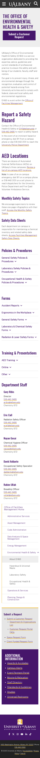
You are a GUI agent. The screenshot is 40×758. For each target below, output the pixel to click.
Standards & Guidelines (19, 687)
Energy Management (16, 546)
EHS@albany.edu (26, 129)
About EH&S (15, 559)
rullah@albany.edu (12, 495)
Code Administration (16, 530)
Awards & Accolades (17, 663)
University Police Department (15, 145)
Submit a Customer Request (19, 35)
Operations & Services (17, 590)
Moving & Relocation (17, 677)
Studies (11, 692)
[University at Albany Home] (20, 3)
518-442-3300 (20, 747)
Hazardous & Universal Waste (19, 567)
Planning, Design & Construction (16, 598)
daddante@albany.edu (13, 472)
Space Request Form (16, 637)
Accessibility (28, 751)
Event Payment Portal (18, 672)
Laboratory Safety (17, 575)
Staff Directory (14, 682)
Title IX (22, 753)
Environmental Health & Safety (21, 552)
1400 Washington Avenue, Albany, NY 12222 (17, 745)
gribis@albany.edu (12, 402)
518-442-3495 (8, 132)
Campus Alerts (14, 668)
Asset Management (16, 523)
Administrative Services (18, 516)
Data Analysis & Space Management (17, 537)
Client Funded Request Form (20, 641)
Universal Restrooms (17, 696)
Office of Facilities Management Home (14, 508)
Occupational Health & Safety (19, 582)
